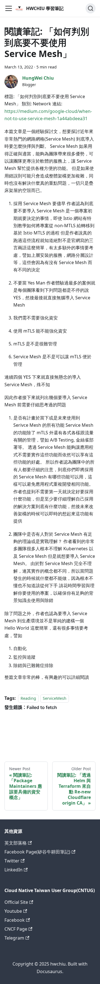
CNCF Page (15, 929)
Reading (28, 698)
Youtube (13, 911)
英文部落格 (15, 843)
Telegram (14, 938)
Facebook (14, 920)
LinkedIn (13, 870)
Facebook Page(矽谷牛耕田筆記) (37, 852)
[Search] (91, 8)
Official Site (16, 902)
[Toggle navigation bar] (8, 8)
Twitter (11, 861)
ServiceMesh (54, 698)
